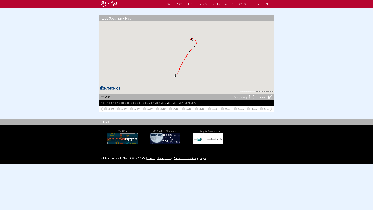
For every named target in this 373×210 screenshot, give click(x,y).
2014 (145, 103)
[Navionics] (110, 88)
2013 (139, 103)
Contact (243, 4)
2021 (187, 103)
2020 (181, 103)
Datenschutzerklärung (186, 158)
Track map (203, 4)
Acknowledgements (247, 91)
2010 (121, 103)
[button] (175, 75)
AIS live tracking (223, 4)
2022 (193, 103)
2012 (133, 103)
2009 (115, 103)
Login (203, 158)
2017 (163, 103)
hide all (263, 97)
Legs (189, 4)
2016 (157, 103)
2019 (175, 103)
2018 (169, 103)
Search (267, 4)
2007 (104, 103)
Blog (179, 4)
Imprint (151, 158)
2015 (151, 103)
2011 (127, 103)
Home (168, 4)
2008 (109, 103)
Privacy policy (164, 158)
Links (255, 4)
